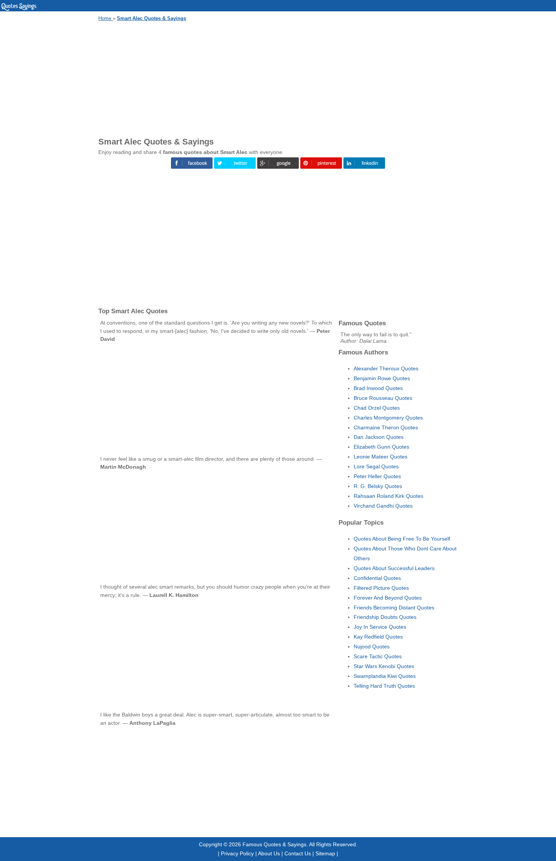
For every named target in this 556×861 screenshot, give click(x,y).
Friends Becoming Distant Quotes (394, 608)
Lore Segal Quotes (376, 466)
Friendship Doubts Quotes (385, 617)
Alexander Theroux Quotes (386, 368)
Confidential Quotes (377, 578)
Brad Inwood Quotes (378, 388)
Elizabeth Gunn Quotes (381, 447)
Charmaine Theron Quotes (386, 427)
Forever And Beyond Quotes (388, 598)
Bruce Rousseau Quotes (383, 398)
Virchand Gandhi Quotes (383, 506)
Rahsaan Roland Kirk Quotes (388, 496)
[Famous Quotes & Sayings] (19, 9)
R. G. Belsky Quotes (378, 486)
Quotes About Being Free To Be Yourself (402, 539)
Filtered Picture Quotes (381, 588)
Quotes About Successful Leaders (394, 568)
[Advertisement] (278, 78)
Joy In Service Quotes (380, 627)
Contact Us (297, 853)
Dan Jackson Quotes (379, 437)
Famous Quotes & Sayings (274, 844)
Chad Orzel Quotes (377, 408)
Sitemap (325, 853)
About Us (269, 853)
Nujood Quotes (372, 646)
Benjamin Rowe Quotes (382, 378)
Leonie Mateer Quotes (380, 457)
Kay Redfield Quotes (378, 637)
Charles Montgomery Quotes (388, 418)
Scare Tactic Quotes (378, 656)
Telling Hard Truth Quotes (384, 686)
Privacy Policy (237, 853)
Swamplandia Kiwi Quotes (385, 676)
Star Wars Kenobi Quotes (384, 666)
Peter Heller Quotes (377, 476)
